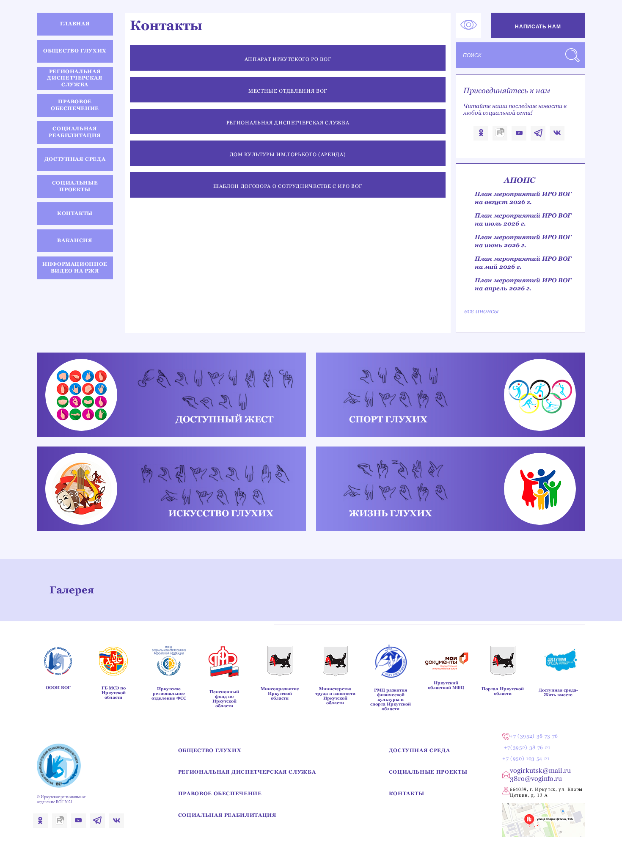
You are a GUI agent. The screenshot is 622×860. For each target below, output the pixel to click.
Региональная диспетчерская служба (288, 123)
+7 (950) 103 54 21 (526, 758)
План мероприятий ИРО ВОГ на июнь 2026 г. (523, 241)
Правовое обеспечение (220, 794)
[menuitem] (75, 24)
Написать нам (538, 27)
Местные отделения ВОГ (287, 91)
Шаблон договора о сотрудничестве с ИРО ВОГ (287, 186)
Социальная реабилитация (227, 815)
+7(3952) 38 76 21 (527, 747)
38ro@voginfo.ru (536, 779)
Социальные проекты (428, 772)
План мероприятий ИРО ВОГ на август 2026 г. (523, 197)
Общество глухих (210, 750)
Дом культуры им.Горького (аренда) (288, 154)
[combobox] (520, 55)
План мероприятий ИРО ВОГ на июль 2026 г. (523, 219)
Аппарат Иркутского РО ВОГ (288, 59)
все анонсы (481, 311)
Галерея (72, 589)
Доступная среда (419, 750)
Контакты (406, 794)
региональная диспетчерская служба (247, 772)
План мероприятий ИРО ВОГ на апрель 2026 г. (523, 284)
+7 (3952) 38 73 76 (533, 736)
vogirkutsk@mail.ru (540, 770)
